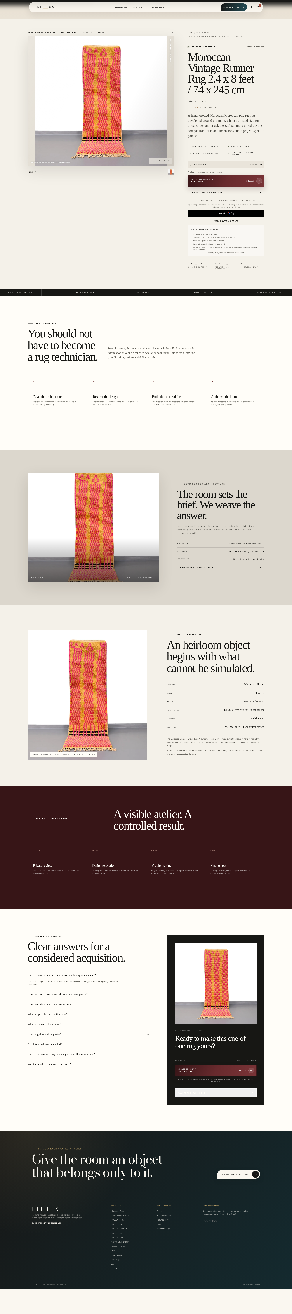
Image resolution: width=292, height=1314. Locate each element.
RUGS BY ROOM (117, 1237)
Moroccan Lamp (118, 1246)
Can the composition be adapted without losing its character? (62, 975)
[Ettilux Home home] (45, 7)
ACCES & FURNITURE (120, 1242)
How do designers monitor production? (49, 1004)
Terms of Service (164, 1215)
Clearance (115, 1268)
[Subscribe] (259, 1221)
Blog (113, 1251)
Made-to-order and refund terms (231, 253)
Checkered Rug (117, 1255)
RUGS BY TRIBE (117, 1220)
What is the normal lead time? (44, 1024)
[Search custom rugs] (251, 7)
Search (160, 1211)
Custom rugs (202, 33)
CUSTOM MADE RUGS (120, 1215)
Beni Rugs (115, 1259)
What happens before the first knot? (48, 1014)
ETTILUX (45, 1209)
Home (190, 33)
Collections (139, 7)
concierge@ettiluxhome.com (47, 1223)
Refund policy (163, 1220)
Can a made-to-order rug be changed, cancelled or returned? (61, 1054)
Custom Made (121, 7)
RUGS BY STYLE (117, 1224)
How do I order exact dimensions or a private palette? (58, 994)
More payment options (226, 220)
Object (32, 172)
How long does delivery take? (44, 1034)
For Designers (157, 7)
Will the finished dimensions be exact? (49, 1064)
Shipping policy (213, 253)
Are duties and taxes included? (45, 1044)
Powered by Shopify (251, 1284)
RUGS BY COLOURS (119, 1228)
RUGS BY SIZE (116, 1233)
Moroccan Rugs (117, 1211)
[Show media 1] (171, 172)
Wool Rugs (115, 1264)
